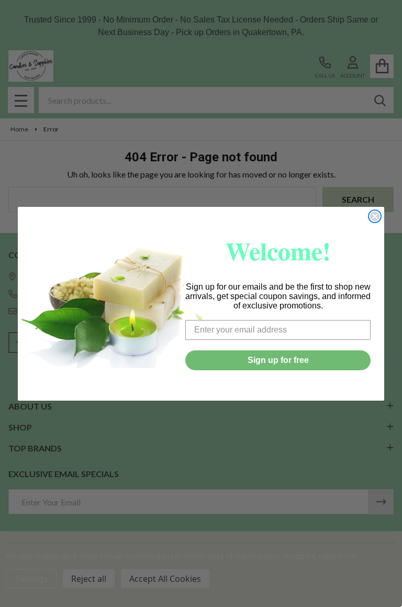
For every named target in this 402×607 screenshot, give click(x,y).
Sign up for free (278, 360)
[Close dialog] (375, 216)
